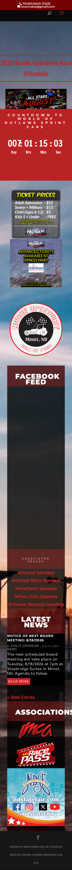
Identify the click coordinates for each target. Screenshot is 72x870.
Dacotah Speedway (38, 572)
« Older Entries (21, 697)
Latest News (36, 622)
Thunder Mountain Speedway (38, 604)
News (12, 649)
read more (18, 681)
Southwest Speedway (38, 588)
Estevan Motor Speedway (38, 580)
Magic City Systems (20, 855)
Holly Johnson (25, 646)
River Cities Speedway (38, 596)
